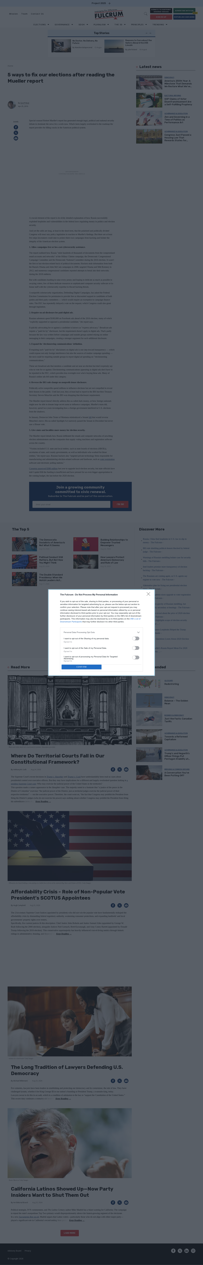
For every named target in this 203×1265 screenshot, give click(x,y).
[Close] (149, 594)
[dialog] (101, 632)
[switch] (135, 638)
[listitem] (101, 632)
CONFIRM (82, 667)
